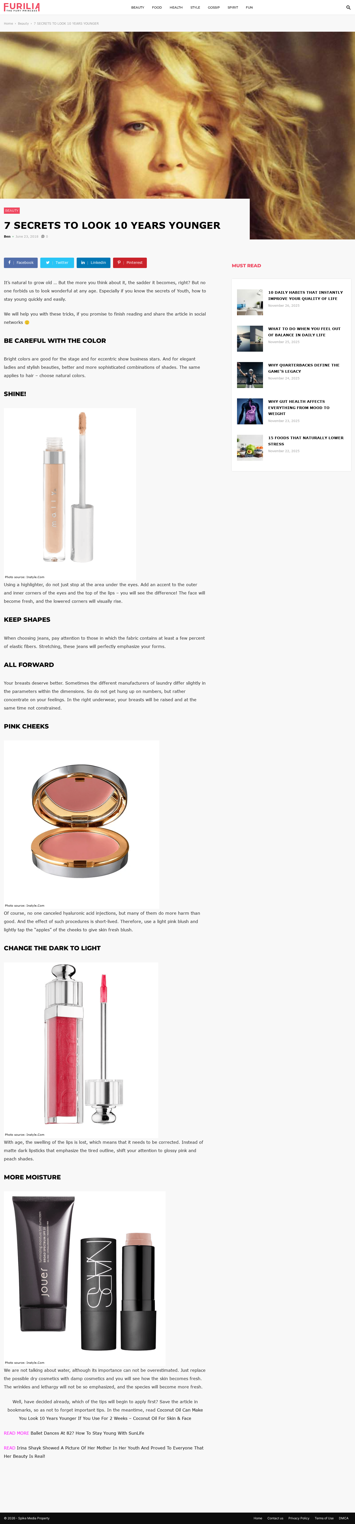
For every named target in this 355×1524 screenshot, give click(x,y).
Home (8, 23)
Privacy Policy (299, 1518)
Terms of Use (324, 1518)
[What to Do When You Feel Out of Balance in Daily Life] (250, 338)
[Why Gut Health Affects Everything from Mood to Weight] (250, 410)
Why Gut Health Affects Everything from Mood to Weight (299, 407)
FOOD (157, 7)
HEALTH (176, 7)
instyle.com (35, 577)
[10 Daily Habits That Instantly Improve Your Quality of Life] (250, 301)
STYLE (195, 7)
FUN (249, 7)
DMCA (344, 1518)
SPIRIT (233, 7)
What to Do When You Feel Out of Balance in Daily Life (304, 331)
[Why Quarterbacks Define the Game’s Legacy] (250, 374)
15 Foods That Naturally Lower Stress (306, 441)
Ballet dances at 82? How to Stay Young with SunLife (74, 1433)
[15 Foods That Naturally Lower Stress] (250, 447)
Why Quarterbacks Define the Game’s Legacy (304, 368)
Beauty (23, 23)
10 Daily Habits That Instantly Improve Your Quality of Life (305, 295)
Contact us (275, 1518)
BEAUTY (137, 7)
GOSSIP (214, 7)
